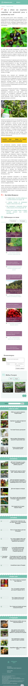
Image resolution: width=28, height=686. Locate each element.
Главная (3, 6)
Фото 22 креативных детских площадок (18, 530)
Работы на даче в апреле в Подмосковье (18, 412)
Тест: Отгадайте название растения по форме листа (18, 589)
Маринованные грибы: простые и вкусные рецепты (18, 621)
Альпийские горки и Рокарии (18, 565)
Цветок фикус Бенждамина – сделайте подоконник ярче (17, 439)
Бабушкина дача (7, 2)
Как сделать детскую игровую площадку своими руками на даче (18, 498)
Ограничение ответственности (14, 668)
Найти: (6, 403)
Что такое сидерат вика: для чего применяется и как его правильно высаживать (17, 540)
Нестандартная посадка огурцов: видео (18, 507)
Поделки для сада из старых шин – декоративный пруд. (17, 471)
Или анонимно (19, 363)
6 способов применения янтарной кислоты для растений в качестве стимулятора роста (18, 549)
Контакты (9, 666)
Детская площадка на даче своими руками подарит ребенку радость (18, 463)
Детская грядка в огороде (18, 488)
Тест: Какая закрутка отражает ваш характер (18, 580)
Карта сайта (10, 670)
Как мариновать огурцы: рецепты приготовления (18, 639)
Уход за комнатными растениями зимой (17, 448)
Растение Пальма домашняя (18, 429)
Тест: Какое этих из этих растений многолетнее (18, 598)
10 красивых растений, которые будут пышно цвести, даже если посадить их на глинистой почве (18, 557)
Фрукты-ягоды (9, 6)
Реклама (9, 672)
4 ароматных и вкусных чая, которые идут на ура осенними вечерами (18, 522)
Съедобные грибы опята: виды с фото (18, 648)
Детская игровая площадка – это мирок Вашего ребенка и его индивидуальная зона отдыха (18, 481)
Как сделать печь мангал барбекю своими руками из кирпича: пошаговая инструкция (18, 631)
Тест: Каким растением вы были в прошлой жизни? (18, 607)
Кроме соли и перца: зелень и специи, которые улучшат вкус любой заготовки (16, 212)
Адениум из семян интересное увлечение (18, 421)
